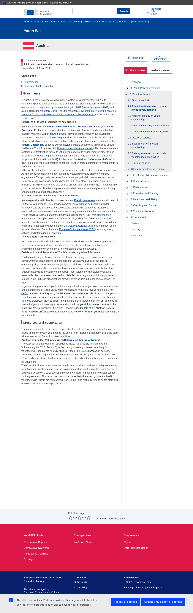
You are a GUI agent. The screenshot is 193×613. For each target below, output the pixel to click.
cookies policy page (64, 600)
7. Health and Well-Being (144, 199)
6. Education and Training (144, 193)
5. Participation (139, 187)
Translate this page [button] (156, 11)
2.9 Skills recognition (140, 163)
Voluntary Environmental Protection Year (89, 111)
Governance (31, 82)
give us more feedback (112, 518)
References (137, 235)
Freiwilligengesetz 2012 (95, 107)
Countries (52, 21)
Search (124, 11)
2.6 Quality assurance (75, 225)
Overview (136, 82)
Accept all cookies (125, 601)
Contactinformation (160, 57)
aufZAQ (54, 159)
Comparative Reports (35, 542)
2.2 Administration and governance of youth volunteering (149, 108)
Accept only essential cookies (163, 601)
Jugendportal (80, 308)
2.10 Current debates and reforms (147, 169)
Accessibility (80, 587)
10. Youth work (139, 217)
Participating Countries (36, 553)
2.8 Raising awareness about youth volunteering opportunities (148, 155)
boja (110, 311)
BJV (24, 163)
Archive (135, 223)
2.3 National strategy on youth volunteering (145, 118)
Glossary (135, 229)
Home (27, 21)
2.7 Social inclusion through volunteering (144, 145)
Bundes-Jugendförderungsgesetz (75, 148)
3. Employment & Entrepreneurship (149, 175)
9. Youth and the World (143, 211)
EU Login (29, 559)
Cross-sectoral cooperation (39, 86)
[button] (147, 11)
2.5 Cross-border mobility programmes (150, 131)
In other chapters (136, 70)
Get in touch (80, 582)
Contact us (129, 542)
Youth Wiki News (83, 542)
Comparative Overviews (36, 548)
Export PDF (138, 58)
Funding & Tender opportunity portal (143, 587)
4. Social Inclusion (140, 181)
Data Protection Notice (136, 548)
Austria (63, 21)
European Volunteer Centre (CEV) (77, 229)
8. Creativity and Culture (144, 205)
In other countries (160, 70)
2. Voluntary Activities (81, 21)
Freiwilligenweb (57, 134)
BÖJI (42, 311)
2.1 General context (140, 100)
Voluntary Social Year (51, 111)
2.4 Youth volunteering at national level (150, 125)
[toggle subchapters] (127, 88)
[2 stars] (72, 518)
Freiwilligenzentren (84, 200)
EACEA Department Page (138, 582)
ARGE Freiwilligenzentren (97, 215)
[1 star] (70, 518)
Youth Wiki (38, 21)
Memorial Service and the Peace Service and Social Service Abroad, (58, 114)
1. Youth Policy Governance (145, 88)
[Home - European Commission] (40, 11)
